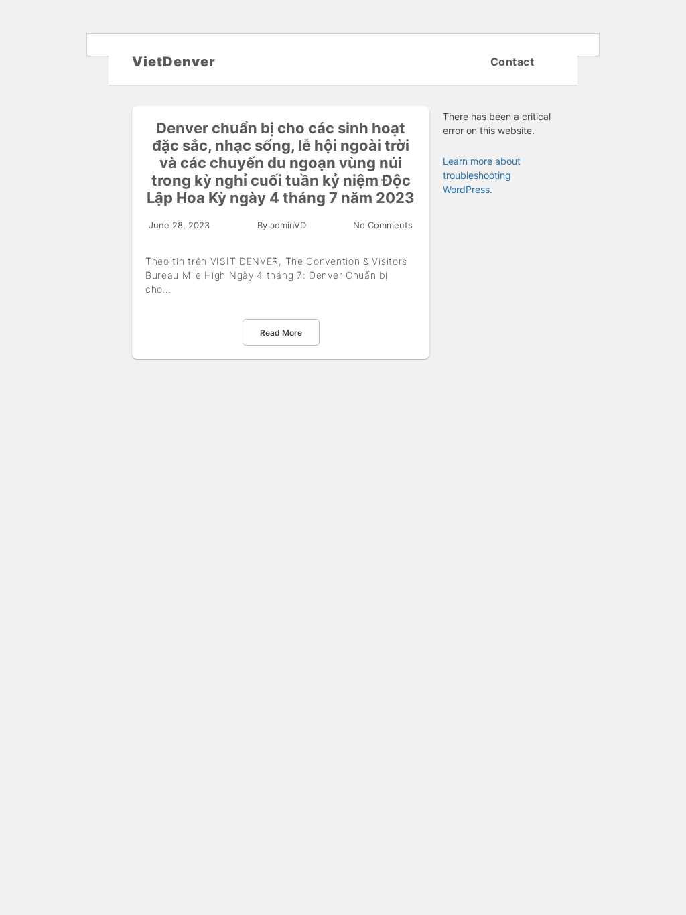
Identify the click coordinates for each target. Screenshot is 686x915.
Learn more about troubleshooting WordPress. (482, 175)
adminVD (288, 225)
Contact (512, 61)
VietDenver (174, 62)
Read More (281, 333)
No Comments (383, 225)
